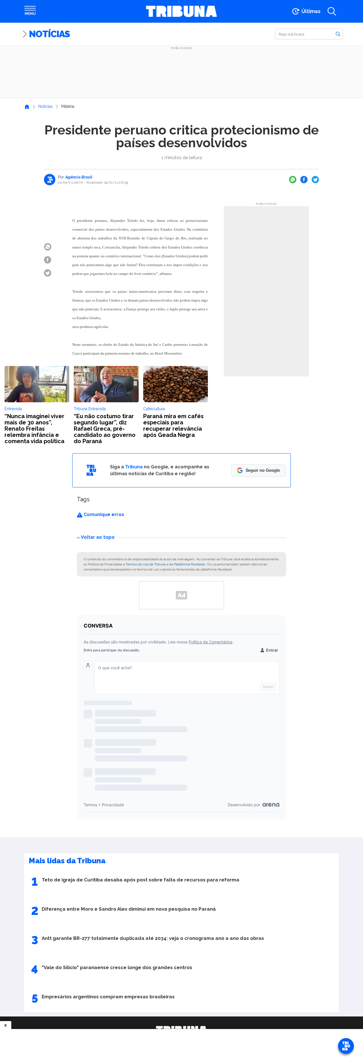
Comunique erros (103, 514)
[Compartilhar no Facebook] (304, 179)
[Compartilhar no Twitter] (315, 179)
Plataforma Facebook (189, 564)
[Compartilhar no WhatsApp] (292, 179)
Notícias (49, 34)
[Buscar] (338, 33)
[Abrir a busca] (332, 11)
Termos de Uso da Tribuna (146, 564)
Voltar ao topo (98, 537)
